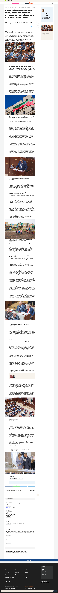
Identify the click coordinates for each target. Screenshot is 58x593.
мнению (19, 287)
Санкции (34, 7)
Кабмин (16, 7)
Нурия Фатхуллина (12, 476)
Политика (12, 7)
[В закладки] (38, 24)
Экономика (29, 7)
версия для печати (32, 490)
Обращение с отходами (23, 7)
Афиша (6, 568)
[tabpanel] (47, 14)
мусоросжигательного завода (29, 278)
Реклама (16, 574)
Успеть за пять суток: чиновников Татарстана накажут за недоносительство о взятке (23, 376)
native (9, 521)
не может (27, 123)
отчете (11, 184)
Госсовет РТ (8, 7)
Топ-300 (26, 577)
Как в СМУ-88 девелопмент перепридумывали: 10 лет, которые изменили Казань (46, 34)
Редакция (6, 574)
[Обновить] (38, 495)
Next (51, 21)
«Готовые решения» (48, 10)
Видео (16, 569)
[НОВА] (16, 3)
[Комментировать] (38, 22)
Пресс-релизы (7, 572)
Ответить (13, 507)
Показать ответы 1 (9, 507)
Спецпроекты (27, 574)
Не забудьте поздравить (28, 569)
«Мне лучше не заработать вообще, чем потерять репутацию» (46, 15)
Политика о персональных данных (29, 586)
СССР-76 (9, 501)
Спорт (7, 565)
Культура (17, 565)
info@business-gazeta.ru (45, 571)
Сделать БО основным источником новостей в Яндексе (22, 482)
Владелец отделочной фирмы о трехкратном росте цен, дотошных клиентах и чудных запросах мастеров (47, 18)
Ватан (9, 510)
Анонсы (16, 568)
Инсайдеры (26, 572)
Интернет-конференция (28, 568)
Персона (6, 569)
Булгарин (9, 529)
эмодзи (9, 517)
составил (17, 130)
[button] (34, 452)
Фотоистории (17, 572)
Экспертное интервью (29, 565)
